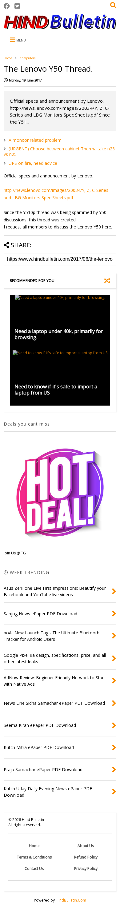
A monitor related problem (35, 140)
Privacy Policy (86, 868)
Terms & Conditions (34, 857)
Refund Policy (86, 857)
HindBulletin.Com (71, 900)
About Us (86, 845)
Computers (27, 58)
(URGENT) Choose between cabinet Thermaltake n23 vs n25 (59, 151)
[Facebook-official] (7, 6)
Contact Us (34, 868)
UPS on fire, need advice (33, 163)
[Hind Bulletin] (60, 26)
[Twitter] (17, 6)
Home (8, 58)
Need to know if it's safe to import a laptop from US (55, 389)
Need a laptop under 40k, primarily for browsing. (58, 334)
